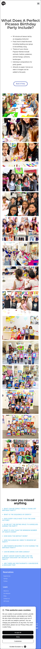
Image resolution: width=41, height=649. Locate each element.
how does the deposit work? (16, 536)
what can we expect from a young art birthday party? (19, 509)
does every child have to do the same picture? (18, 519)
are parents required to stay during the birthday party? (20, 547)
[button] (38, 3)
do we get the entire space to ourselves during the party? (20, 525)
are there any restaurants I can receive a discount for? (20, 564)
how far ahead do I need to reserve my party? (19, 541)
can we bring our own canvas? (17, 552)
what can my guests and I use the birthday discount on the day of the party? (17, 557)
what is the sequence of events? (17, 514)
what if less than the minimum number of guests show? (19, 531)
